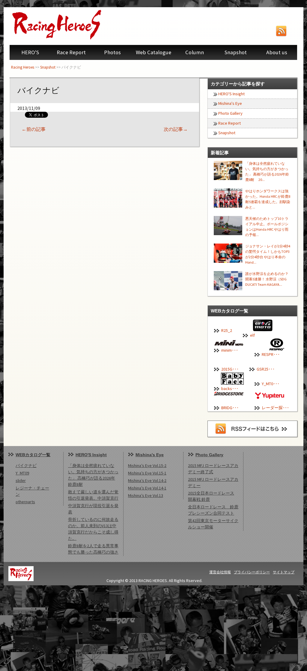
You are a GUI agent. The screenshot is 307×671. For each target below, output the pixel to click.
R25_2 (226, 330)
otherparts (25, 501)
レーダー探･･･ (275, 407)
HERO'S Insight (231, 93)
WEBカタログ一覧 (33, 454)
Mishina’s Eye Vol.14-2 (147, 480)
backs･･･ (229, 388)
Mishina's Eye (230, 103)
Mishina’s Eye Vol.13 (145, 495)
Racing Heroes (22, 67)
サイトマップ (283, 572)
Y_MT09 (22, 473)
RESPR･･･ (271, 354)
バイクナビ (26, 465)
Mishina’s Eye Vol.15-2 (147, 465)
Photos (112, 52)
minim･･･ (229, 350)
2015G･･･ (230, 369)
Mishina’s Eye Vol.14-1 (147, 488)
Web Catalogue (153, 52)
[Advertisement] (153, 627)
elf (252, 335)
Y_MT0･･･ (270, 383)
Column (194, 52)
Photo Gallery (230, 113)
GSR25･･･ (266, 369)
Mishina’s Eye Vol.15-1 (147, 473)
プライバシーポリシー (252, 572)
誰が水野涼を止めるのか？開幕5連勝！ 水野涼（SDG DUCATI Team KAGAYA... (266, 279)
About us (276, 52)
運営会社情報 (220, 572)
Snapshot (236, 52)
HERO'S (30, 52)
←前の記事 (34, 129)
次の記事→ (176, 129)
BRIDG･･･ (230, 407)
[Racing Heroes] (70, 24)
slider (21, 480)
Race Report (71, 52)
